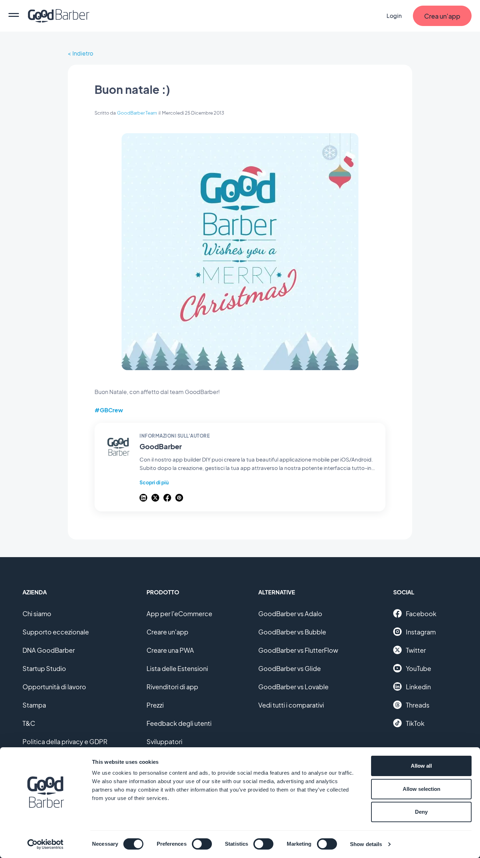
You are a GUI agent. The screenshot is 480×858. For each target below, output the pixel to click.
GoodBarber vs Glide (289, 668)
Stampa (34, 705)
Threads (417, 705)
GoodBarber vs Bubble (292, 632)
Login (394, 15)
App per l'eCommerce (179, 613)
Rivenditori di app (172, 687)
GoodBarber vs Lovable (293, 687)
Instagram (421, 632)
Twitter (416, 650)
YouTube (418, 668)
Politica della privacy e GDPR (65, 741)
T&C (28, 723)
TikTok (415, 723)
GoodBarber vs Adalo (290, 613)
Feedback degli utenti (179, 723)
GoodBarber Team (137, 113)
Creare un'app (167, 632)
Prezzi (155, 705)
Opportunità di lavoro (54, 687)
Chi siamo (36, 613)
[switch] (202, 844)
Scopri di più (154, 482)
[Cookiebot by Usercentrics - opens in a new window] (45, 844)
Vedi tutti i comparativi (291, 705)
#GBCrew (109, 410)
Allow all (421, 766)
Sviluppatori (164, 741)
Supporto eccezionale (55, 632)
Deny (421, 812)
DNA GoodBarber (48, 650)
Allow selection (421, 789)
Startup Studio (44, 668)
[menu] (13, 16)
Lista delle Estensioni (177, 668)
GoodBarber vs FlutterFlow (298, 650)
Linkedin (418, 687)
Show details (366, 844)
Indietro (82, 53)
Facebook (421, 613)
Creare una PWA (170, 650)
